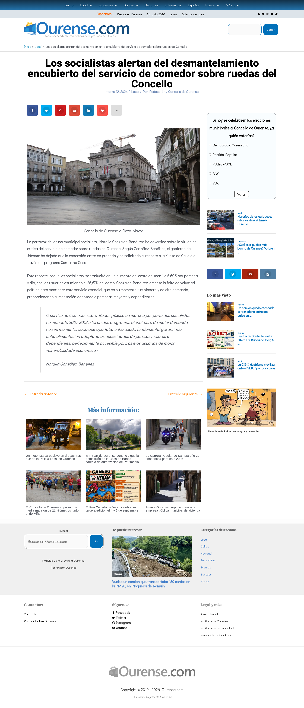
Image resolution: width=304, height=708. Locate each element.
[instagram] (268, 14)
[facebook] (259, 14)
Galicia (205, 546)
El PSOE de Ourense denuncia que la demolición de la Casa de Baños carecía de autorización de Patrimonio (112, 459)
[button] (90, 5)
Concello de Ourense (183, 91)
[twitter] (263, 14)
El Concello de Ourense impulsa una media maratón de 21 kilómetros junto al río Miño (52, 510)
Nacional (206, 553)
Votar (241, 194)
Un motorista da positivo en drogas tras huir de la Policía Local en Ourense (53, 457)
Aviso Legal (209, 614)
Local (135, 91)
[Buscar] (96, 541)
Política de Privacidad (217, 628)
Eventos (206, 567)
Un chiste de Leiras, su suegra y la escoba (233, 431)
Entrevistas (208, 560)
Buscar (270, 29)
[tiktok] (276, 14)
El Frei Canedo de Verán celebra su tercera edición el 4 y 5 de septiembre (112, 509)
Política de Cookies (215, 621)
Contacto (30, 614)
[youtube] (272, 14)
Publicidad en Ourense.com (43, 621)
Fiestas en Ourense (129, 14)
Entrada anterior (40, 393)
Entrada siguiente (185, 393)
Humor (205, 581)
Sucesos (206, 574)
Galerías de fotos (193, 14)
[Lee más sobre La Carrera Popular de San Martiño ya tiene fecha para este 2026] (173, 433)
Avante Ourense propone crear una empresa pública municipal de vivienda (173, 509)
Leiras (173, 14)
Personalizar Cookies (216, 635)
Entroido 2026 (155, 14)
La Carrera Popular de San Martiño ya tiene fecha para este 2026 (172, 457)
